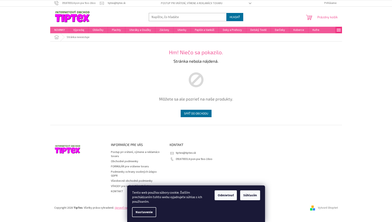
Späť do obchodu (196, 113)
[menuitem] (59, 30)
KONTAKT (117, 191)
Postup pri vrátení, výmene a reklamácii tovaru (191, 3)
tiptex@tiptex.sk (186, 153)
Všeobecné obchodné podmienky (131, 181)
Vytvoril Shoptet (328, 208)
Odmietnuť (226, 195)
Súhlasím (250, 195)
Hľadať (235, 17)
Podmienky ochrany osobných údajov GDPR (134, 174)
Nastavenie (144, 212)
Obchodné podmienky (124, 161)
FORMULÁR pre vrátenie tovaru (130, 166)
